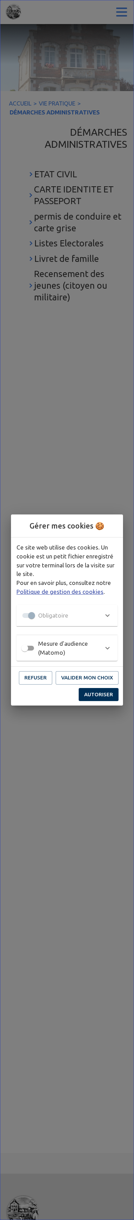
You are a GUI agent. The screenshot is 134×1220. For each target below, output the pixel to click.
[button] (67, 615)
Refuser (35, 677)
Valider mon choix (87, 677)
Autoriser (98, 694)
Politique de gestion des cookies (59, 591)
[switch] (24, 648)
